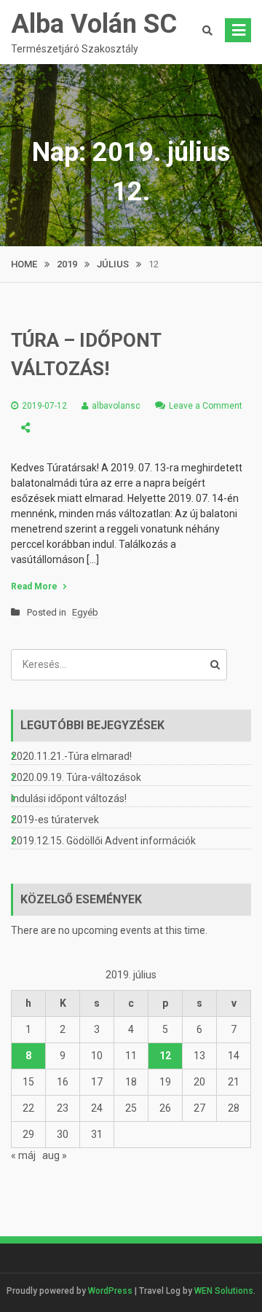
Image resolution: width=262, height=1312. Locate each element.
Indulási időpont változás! (69, 798)
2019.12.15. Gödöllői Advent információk (103, 840)
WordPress (110, 1291)
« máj (23, 1155)
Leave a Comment (205, 406)
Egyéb (85, 612)
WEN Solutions (223, 1291)
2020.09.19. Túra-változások (76, 777)
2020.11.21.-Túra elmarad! (71, 756)
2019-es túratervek (55, 819)
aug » (54, 1155)
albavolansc (116, 406)
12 (165, 1055)
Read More (34, 586)
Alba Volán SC (94, 24)
